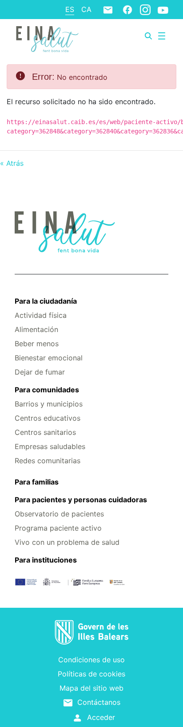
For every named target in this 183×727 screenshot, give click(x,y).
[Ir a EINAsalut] (47, 38)
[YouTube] (163, 9)
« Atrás (12, 163)
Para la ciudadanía (46, 301)
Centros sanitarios (45, 432)
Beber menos (37, 343)
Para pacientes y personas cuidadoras (81, 499)
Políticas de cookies (91, 673)
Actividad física (41, 315)
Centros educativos (47, 418)
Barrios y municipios (49, 403)
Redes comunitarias (47, 460)
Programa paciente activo (58, 528)
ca (86, 9)
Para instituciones (46, 559)
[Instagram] (145, 9)
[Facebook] (127, 9)
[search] (148, 36)
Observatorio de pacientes (59, 513)
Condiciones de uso (91, 659)
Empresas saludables (50, 446)
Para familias (37, 481)
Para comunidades (47, 389)
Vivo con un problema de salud (67, 542)
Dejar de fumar (40, 371)
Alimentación (36, 329)
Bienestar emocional (49, 357)
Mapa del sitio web (91, 688)
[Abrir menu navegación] (161, 36)
